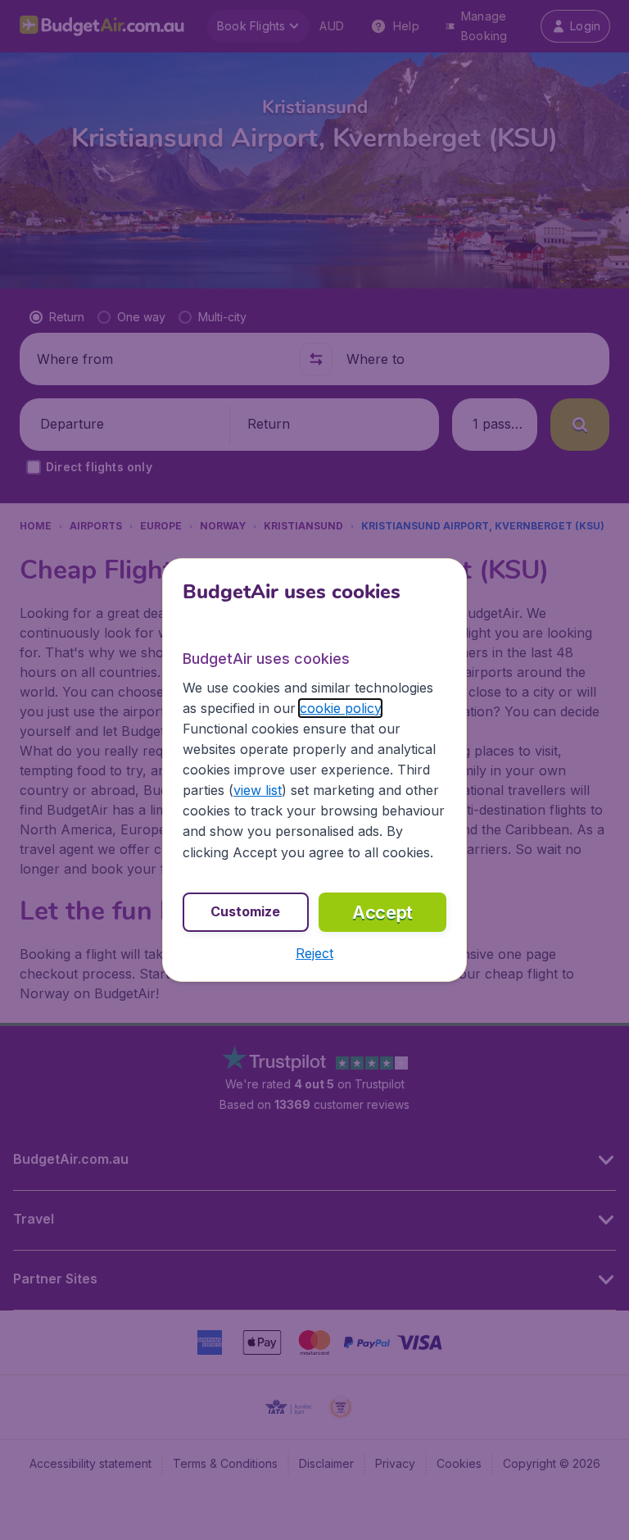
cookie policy (340, 708)
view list (257, 790)
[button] (314, 953)
